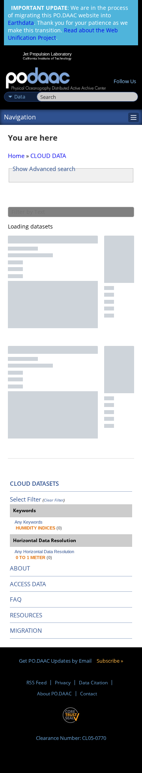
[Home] (56, 79)
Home (16, 156)
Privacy (63, 682)
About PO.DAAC (54, 693)
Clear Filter (54, 500)
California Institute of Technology (47, 58)
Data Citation (93, 682)
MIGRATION (26, 630)
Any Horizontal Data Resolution (44, 551)
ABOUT (20, 568)
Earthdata (21, 22)
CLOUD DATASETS (34, 483)
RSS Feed (36, 682)
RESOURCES (26, 615)
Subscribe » (110, 660)
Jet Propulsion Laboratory (47, 54)
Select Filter (25, 499)
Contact (88, 693)
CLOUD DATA (48, 156)
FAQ (16, 599)
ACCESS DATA (28, 584)
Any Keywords (29, 522)
